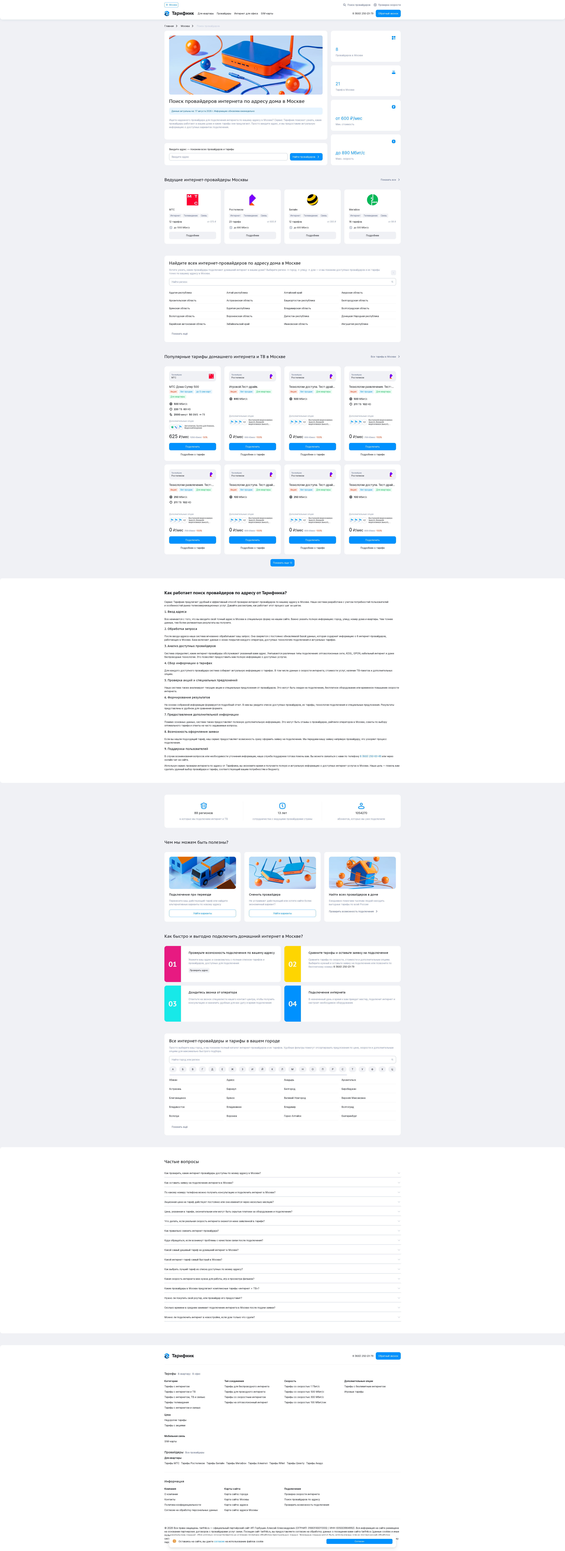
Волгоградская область (355, 308)
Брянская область (179, 308)
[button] (246, 126)
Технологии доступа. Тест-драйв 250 (311, 485)
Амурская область (352, 292)
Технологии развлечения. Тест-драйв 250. (190, 485)
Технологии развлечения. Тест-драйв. (370, 387)
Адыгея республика (180, 292)
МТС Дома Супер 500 (184, 387)
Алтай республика (237, 292)
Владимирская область (297, 308)
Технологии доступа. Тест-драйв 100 (251, 485)
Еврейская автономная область (187, 323)
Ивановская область (296, 323)
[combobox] (228, 156)
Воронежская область (239, 316)
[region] (282, 1071)
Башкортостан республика (299, 300)
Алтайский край (293, 292)
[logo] (179, 13)
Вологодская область (182, 316)
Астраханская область (240, 300)
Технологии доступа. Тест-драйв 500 (311, 387)
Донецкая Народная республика (360, 316)
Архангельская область (182, 300)
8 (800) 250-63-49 (370, 756)
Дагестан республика (296, 316)
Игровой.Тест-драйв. (243, 387)
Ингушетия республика (355, 323)
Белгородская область (355, 300)
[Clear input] (284, 157)
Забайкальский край (238, 323)
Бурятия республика (238, 308)
